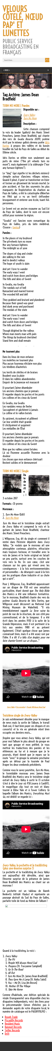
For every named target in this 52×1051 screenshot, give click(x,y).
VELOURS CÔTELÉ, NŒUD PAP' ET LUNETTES (23, 21)
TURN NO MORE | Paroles (16, 106)
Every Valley (29, 115)
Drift (7, 1033)
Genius (15, 227)
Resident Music (12, 1023)
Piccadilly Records (14, 1020)
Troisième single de (20, 715)
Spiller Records (12, 1030)
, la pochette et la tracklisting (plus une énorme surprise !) (25, 866)
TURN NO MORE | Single (15, 471)
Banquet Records (13, 1027)
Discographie (20, 707)
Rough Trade (11, 1017)
